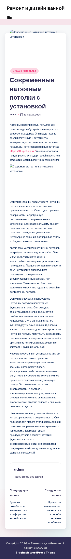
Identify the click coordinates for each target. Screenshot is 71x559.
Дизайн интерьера (24, 70)
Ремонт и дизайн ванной (36, 8)
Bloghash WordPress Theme (35, 552)
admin (19, 469)
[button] (28, 476)
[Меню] (9, 17)
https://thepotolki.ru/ (23, 151)
